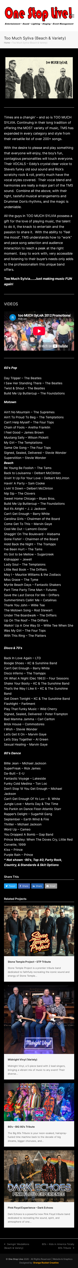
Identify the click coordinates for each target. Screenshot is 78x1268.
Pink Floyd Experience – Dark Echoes (30, 1207)
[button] (72, 15)
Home (7, 42)
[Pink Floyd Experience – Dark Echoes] (39, 1176)
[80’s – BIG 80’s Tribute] (39, 1101)
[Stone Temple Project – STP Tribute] (39, 930)
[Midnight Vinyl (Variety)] (39, 1019)
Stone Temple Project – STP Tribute (29, 961)
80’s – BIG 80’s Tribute (21, 1126)
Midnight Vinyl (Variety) (22, 1059)
